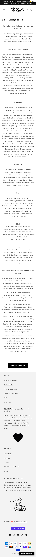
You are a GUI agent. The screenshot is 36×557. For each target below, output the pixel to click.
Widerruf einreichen (18, 365)
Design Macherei (21, 521)
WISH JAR (7, 458)
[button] (4, 9)
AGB (5, 397)
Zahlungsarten (8, 385)
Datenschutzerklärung (11, 393)
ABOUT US (7, 454)
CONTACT (7, 462)
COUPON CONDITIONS (11, 467)
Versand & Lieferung (10, 380)
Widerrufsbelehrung (10, 389)
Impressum (7, 402)
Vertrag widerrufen (27, 553)
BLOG (6, 471)
